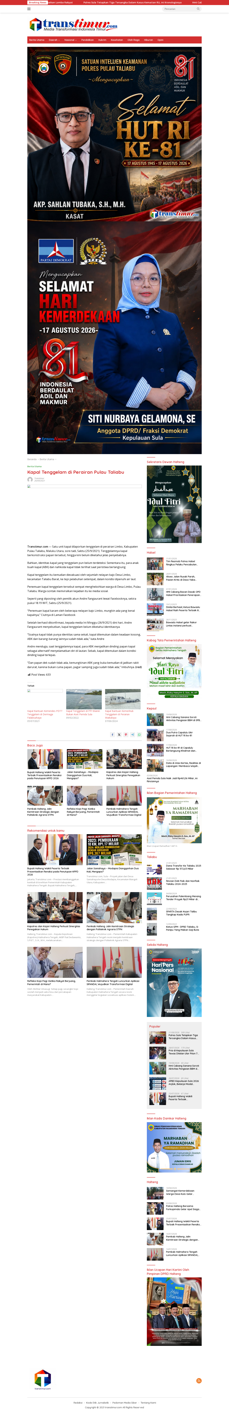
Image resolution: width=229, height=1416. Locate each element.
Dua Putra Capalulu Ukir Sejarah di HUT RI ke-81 (179, 734)
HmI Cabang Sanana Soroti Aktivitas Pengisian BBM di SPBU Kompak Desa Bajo (159, 2)
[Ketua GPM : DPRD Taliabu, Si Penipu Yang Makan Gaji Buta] (152, 929)
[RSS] (199, 1381)
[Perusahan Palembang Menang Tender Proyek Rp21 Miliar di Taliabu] (154, 898)
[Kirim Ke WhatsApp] (139, 734)
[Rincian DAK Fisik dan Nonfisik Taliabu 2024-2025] (154, 883)
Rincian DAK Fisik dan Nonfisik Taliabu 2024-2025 (182, 883)
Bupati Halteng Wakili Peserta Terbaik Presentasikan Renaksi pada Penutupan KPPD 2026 (44, 775)
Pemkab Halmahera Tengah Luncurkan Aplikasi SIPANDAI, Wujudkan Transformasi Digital (123, 811)
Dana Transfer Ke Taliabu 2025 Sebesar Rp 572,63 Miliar (183, 867)
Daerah (53, 39)
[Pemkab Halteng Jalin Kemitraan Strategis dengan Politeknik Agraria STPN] (45, 796)
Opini (160, 39)
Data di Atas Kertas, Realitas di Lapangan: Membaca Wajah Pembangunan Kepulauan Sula (183, 765)
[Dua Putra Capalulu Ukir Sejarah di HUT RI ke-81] (155, 735)
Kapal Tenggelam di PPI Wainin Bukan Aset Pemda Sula (83, 712)
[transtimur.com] (114, 24)
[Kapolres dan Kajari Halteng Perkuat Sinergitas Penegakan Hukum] (124, 759)
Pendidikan (87, 39)
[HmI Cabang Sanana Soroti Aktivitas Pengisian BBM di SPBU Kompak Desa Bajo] (155, 719)
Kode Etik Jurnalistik (97, 1402)
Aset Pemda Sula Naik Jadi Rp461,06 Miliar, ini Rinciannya (172, 780)
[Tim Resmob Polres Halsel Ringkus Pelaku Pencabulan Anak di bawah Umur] (155, 563)
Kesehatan (117, 39)
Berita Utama (36, 39)
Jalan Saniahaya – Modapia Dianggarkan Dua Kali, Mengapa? (82, 775)
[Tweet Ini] (119, 734)
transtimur (39, 478)
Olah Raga (133, 39)
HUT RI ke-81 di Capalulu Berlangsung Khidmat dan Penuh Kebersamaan (180, 749)
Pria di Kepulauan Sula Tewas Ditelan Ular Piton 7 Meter (183, 1052)
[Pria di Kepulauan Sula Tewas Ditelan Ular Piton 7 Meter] (157, 1053)
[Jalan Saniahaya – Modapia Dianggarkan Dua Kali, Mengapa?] (84, 759)
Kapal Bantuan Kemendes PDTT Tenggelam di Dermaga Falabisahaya (45, 714)
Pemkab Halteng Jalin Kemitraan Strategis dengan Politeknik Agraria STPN (43, 811)
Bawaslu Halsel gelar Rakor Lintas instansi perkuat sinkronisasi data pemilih (181, 624)
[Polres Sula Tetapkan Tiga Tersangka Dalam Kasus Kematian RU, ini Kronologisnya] (157, 1037)
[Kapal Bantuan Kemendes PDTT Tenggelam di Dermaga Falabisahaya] (45, 699)
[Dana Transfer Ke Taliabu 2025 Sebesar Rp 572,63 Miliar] (154, 868)
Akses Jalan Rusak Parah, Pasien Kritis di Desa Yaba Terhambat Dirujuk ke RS (180, 578)
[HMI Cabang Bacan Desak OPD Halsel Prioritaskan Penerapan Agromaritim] (155, 594)
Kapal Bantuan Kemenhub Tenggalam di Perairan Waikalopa (119, 714)
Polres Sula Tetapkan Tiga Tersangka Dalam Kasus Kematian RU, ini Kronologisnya (53, 2)
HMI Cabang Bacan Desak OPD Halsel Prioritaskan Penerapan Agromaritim (183, 593)
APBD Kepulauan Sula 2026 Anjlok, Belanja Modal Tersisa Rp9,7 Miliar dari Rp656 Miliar (184, 1083)
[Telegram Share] (132, 734)
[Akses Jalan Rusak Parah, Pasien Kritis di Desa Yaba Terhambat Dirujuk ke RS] (155, 579)
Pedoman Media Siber (124, 1402)
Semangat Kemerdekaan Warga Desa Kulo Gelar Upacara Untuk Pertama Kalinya (180, 1192)
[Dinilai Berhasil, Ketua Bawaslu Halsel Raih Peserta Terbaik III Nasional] (155, 609)
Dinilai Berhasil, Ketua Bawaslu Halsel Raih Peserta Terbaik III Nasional (183, 609)
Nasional (69, 39)
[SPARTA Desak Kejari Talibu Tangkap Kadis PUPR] (152, 914)
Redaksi (78, 1402)
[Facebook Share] (112, 734)
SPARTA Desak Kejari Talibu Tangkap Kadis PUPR (181, 913)
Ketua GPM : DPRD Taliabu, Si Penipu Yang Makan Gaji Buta (182, 928)
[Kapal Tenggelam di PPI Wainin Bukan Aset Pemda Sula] (84, 699)
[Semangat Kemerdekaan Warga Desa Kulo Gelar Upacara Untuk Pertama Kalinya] (155, 1193)
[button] (198, 8)
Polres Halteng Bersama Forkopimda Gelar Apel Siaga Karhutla (182, 1208)
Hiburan (148, 39)
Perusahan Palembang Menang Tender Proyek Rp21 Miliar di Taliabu (183, 898)
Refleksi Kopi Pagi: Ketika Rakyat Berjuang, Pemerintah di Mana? (83, 811)
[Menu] (29, 9)
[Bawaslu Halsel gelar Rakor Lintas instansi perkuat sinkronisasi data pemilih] (155, 625)
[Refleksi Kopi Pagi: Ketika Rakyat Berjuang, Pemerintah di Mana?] (84, 796)
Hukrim (102, 39)
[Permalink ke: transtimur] (30, 479)
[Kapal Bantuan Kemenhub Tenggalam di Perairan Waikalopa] (123, 699)
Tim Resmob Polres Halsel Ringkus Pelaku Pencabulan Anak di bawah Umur (181, 563)
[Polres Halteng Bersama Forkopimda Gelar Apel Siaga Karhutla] (155, 1208)
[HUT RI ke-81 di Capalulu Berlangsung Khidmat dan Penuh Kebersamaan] (155, 750)
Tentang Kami (148, 1402)
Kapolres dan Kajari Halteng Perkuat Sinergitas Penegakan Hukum (123, 775)
